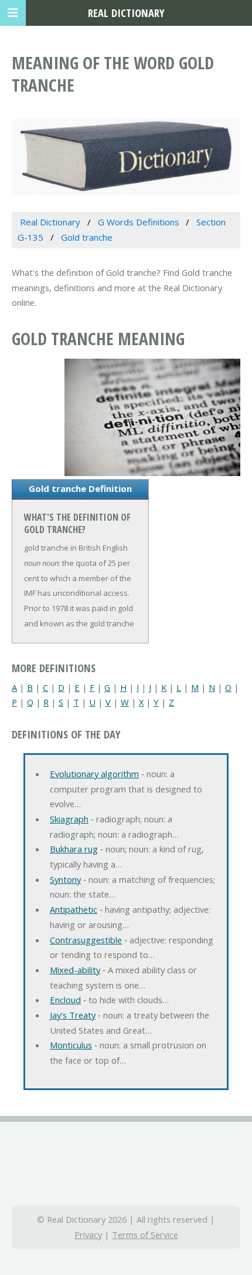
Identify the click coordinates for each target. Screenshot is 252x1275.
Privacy (88, 1234)
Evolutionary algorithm (94, 774)
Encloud (65, 1000)
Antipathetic (73, 909)
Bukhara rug (74, 849)
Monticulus (71, 1045)
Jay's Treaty (73, 1015)
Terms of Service (145, 1234)
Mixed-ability (75, 970)
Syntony (65, 879)
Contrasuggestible (86, 940)
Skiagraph (69, 819)
